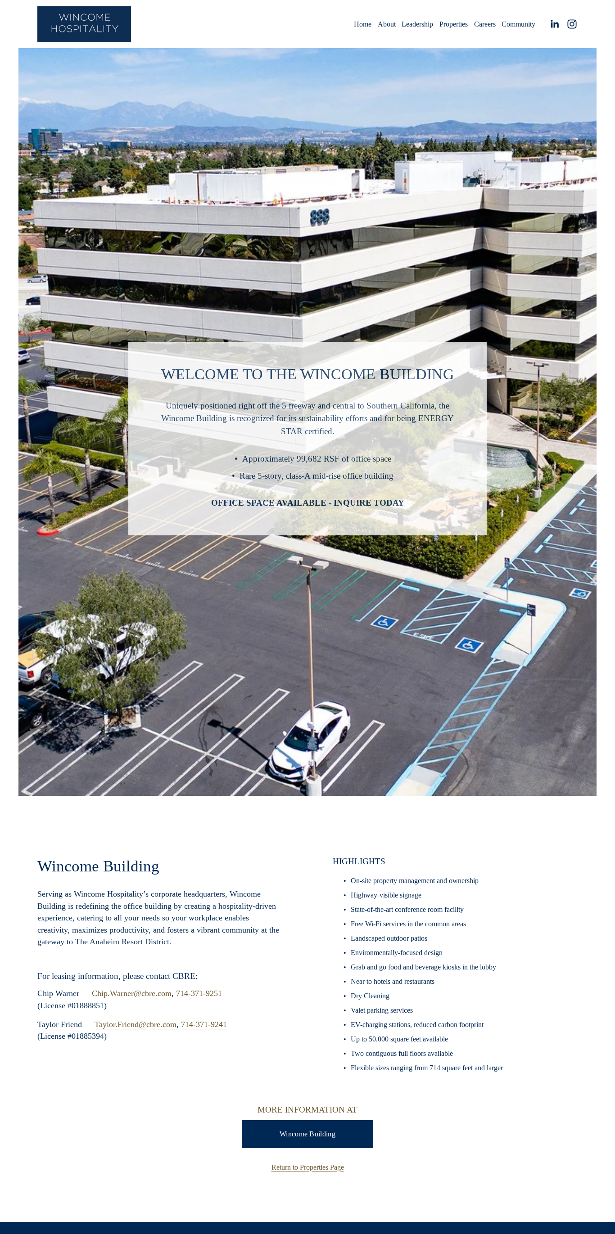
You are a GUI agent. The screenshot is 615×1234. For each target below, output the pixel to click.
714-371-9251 (199, 993)
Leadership (417, 24)
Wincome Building (307, 1134)
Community (518, 24)
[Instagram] (572, 24)
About (387, 24)
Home (362, 24)
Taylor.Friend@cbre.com (135, 1024)
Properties (453, 24)
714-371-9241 (204, 1024)
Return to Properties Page (307, 1167)
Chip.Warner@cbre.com (132, 993)
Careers (485, 24)
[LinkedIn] (554, 24)
